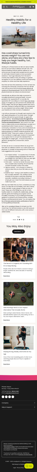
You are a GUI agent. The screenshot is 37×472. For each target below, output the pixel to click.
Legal (14, 467)
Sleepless (22, 464)
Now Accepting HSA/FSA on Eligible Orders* (18, 1)
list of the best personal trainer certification (15, 201)
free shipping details (9, 446)
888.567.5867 (15, 391)
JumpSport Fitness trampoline (17, 156)
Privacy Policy (20, 467)
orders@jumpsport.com (12, 393)
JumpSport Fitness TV (14, 206)
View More (17, 231)
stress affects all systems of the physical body (17, 89)
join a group (16, 188)
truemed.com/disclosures (25, 454)
